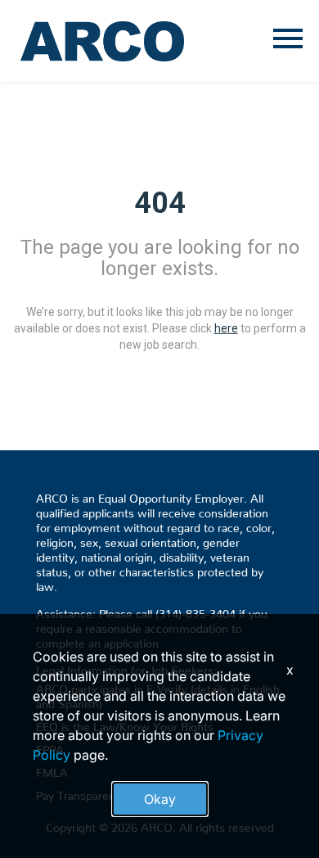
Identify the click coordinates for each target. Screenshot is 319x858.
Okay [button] (160, 799)
